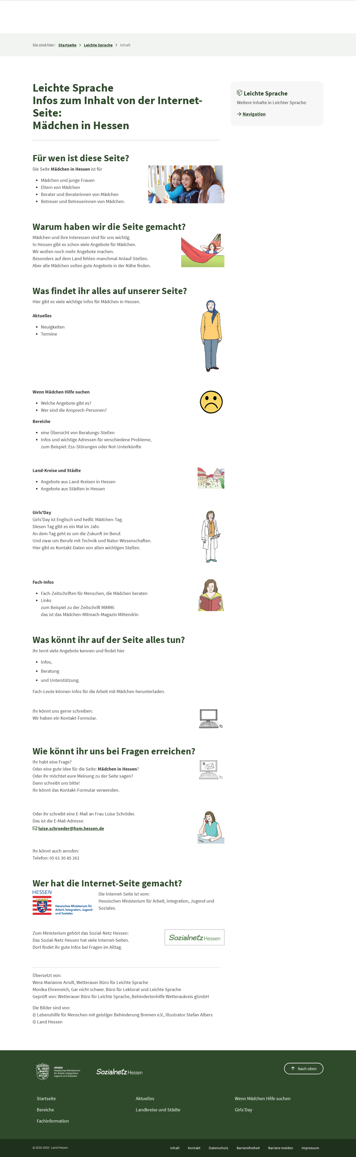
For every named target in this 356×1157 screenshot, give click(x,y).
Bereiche (45, 1110)
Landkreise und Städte (158, 1110)
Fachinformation (53, 1121)
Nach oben (307, 1068)
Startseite (67, 44)
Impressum (310, 1148)
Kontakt (194, 1148)
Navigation (254, 114)
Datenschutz (218, 1148)
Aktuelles (145, 1098)
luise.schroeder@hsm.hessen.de (71, 828)
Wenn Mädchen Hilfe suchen (263, 1098)
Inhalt (175, 1148)
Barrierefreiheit (248, 1148)
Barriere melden (280, 1148)
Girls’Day (243, 1110)
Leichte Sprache (98, 44)
